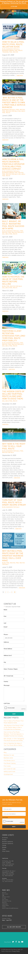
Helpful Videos (5, 905)
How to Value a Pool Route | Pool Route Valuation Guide (13, 44)
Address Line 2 (8, 655)
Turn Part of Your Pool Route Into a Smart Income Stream (14, 502)
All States (5, 837)
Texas (4, 849)
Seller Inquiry (5, 899)
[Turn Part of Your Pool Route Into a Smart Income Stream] (14, 489)
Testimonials (5, 903)
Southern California (7, 843)
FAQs (3, 895)
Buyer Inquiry (5, 893)
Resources (4, 902)
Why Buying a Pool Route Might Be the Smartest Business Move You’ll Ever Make (12, 556)
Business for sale (12, 49)
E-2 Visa (4, 898)
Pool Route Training (10, 763)
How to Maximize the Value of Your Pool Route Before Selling (13, 280)
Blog (4, 49)
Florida (4, 845)
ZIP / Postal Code (8, 675)
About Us (4, 892)
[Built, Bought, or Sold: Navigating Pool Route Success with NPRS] (14, 211)
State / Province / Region (11, 669)
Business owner (8, 50)
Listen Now (14, 6)
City (5, 662)
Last (5, 623)
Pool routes (13, 52)
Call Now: (14, 927)
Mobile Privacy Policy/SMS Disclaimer (10, 908)
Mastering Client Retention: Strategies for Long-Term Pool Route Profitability (14, 336)
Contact (4, 906)
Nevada (4, 847)
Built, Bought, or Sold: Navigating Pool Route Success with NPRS (13, 225)
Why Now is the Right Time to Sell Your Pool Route (13, 446)
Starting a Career (6, 896)
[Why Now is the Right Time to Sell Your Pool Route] (14, 434)
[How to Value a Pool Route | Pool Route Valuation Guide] (14, 31)
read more (20, 75)
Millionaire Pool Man (6, 901)
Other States (5, 851)
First (5, 616)
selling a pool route (9, 234)
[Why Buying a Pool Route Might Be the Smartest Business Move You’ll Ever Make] (14, 540)
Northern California (7, 841)
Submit (14, 714)
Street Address (8, 648)
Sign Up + (14, 826)
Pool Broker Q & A (9, 760)
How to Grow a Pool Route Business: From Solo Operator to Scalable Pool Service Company (13, 164)
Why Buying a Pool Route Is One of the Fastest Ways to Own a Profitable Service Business (13, 102)
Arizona (4, 839)
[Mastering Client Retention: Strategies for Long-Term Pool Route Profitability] (14, 321)
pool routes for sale (10, 111)
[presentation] (15, 708)
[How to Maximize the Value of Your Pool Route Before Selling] (14, 267)
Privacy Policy (16, 951)
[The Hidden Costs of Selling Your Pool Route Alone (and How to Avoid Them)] (14, 381)
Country (6, 681)
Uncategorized (8, 774)
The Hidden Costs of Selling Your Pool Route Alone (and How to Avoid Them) (13, 395)
